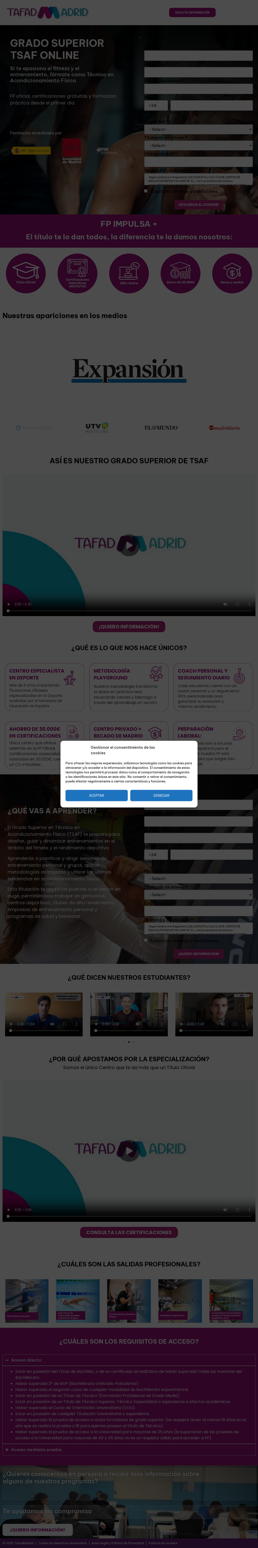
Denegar (161, 795)
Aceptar (96, 795)
